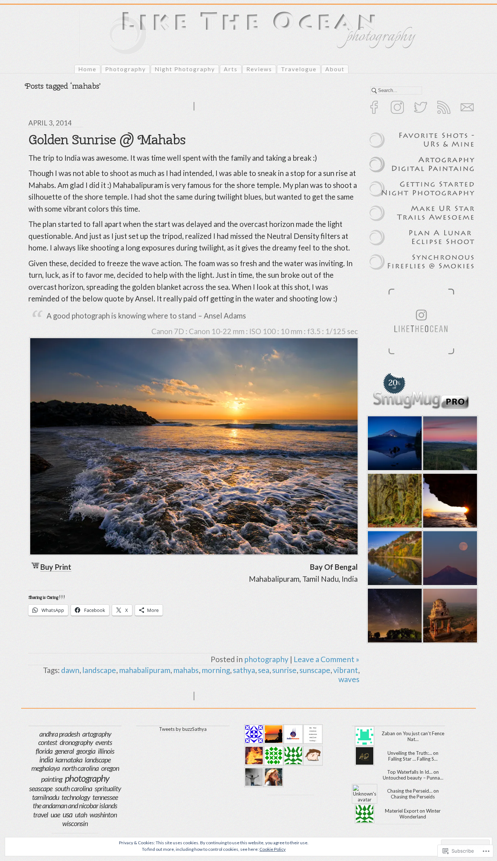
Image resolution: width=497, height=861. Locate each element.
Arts (231, 69)
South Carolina (73, 788)
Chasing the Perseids (413, 797)
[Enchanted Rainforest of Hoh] (394, 501)
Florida (44, 750)
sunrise (284, 669)
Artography (96, 734)
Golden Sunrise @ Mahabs (107, 139)
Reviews (259, 69)
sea (263, 669)
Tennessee (105, 797)
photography (266, 659)
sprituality (108, 788)
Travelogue (299, 69)
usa (67, 814)
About (335, 69)
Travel (40, 814)
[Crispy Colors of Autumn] (394, 558)
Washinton (103, 814)
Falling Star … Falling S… (412, 759)
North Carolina (80, 768)
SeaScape (40, 788)
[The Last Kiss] (449, 443)
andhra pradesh (59, 734)
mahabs (186, 669)
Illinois (106, 751)
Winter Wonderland (420, 814)
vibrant (345, 669)
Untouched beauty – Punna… (413, 778)
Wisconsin (75, 823)
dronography (76, 742)
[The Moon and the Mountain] (449, 558)
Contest (47, 742)
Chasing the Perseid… (409, 791)
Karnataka (68, 759)
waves (348, 679)
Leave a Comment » (326, 659)
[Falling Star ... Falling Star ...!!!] (394, 616)
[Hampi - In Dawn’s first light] (449, 616)
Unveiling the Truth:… (409, 753)
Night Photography (185, 69)
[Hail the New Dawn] (449, 501)
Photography (125, 69)
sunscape (314, 669)
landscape (99, 669)
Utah (81, 814)
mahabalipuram (144, 669)
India (46, 759)
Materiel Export (401, 811)
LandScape (98, 760)
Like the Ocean (196, 45)
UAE (55, 814)
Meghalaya (45, 768)
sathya (244, 669)
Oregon (110, 768)
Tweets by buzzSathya (183, 729)
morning (216, 669)
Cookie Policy (272, 849)
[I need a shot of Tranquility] (394, 443)
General (64, 751)
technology (75, 797)
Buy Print (55, 566)
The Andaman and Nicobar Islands (75, 805)
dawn (70, 669)
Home (87, 69)
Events (103, 742)
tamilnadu (45, 797)
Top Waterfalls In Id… (409, 772)
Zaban (388, 733)
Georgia (85, 751)
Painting (51, 779)
